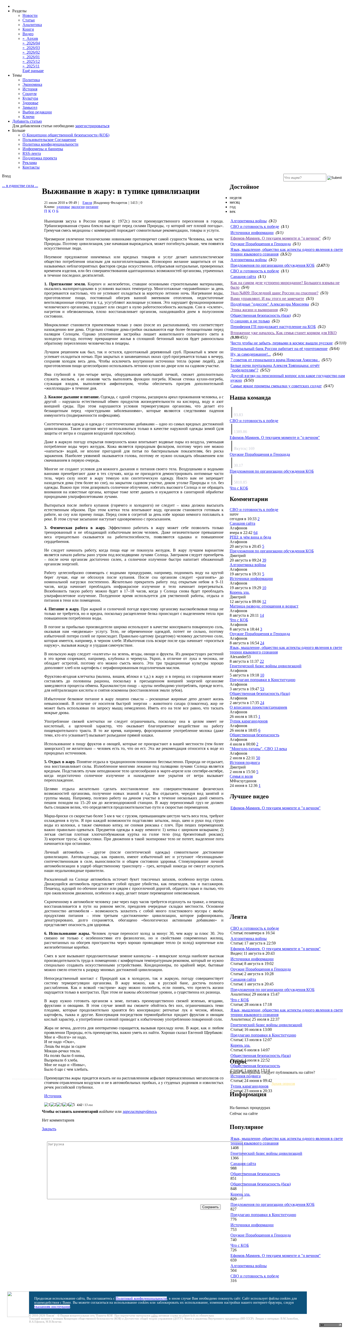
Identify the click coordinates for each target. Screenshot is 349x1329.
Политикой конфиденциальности (141, 1298)
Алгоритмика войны (248, 221)
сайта (154, 1315)
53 (262, 689)
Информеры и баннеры (42, 149)
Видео (27, 34)
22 (262, 661)
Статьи (28, 20)
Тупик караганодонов (249, 721)
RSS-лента (31, 153)
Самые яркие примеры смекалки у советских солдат (276, 386)
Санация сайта (243, 276)
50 (258, 758)
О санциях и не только (250, 321)
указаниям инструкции (52, 1307)
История (29, 89)
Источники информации (252, 232)
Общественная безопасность (254, 735)
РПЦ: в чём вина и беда (250, 537)
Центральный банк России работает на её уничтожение (279, 348)
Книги (28, 29)
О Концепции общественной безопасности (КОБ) (65, 135)
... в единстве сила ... (20, 185)
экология (78, 207)
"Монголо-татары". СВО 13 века (258, 749)
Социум (29, 93)
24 (262, 643)
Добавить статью (27, 121)
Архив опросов (283, 1084)
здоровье (63, 207)
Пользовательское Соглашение (49, 139)
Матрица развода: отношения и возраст (264, 606)
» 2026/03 (31, 47)
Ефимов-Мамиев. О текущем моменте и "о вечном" (275, 238)
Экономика (32, 84)
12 (264, 601)
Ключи (28, 116)
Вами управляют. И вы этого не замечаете (267, 298)
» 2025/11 (31, 66)
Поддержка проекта (39, 158)
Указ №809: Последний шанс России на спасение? (274, 293)
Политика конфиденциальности (50, 144)
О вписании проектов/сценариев (258, 707)
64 (255, 532)
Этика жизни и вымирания (254, 310)
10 (264, 588)
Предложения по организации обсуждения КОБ (272, 265)
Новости (30, 15)
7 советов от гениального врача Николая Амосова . (275, 360)
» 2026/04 (31, 43)
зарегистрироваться (92, 126)
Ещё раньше (33, 70)
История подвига (245, 762)
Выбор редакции (37, 112)
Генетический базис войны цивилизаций (265, 666)
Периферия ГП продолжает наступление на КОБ (273, 326)
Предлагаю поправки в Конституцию (262, 680)
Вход (6, 176)
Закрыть (49, 1129)
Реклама (29, 162)
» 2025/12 (31, 61)
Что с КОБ (239, 488)
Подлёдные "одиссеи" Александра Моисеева (269, 304)
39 (264, 560)
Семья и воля (241, 776)
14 (262, 615)
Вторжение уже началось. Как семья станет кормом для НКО (283, 333)
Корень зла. (240, 592)
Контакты (31, 167)
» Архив (30, 38)
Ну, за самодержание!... (250, 354)
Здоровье (30, 103)
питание (92, 207)
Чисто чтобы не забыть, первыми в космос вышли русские (281, 343)
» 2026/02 (31, 52)
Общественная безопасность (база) (260, 315)
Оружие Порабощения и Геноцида (260, 244)
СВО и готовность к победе (254, 226)
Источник (53, 1096)
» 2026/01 (31, 57)
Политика (31, 80)
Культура (30, 98)
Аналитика (32, 24)
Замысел (29, 107)
